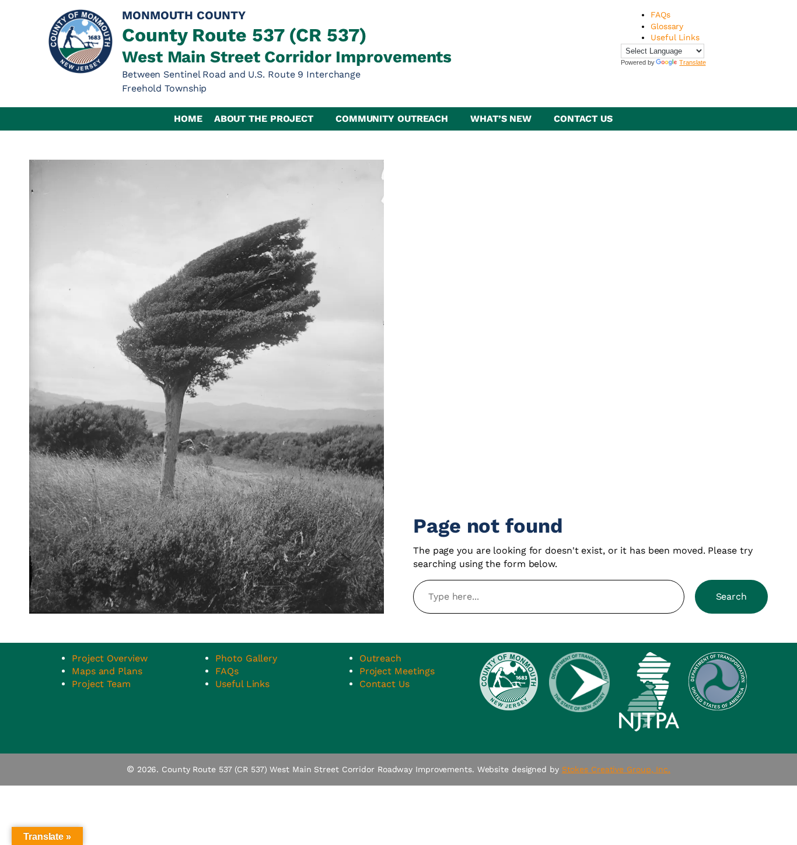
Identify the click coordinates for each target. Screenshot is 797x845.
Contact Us (583, 118)
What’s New (501, 118)
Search (731, 596)
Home (188, 118)
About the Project (263, 118)
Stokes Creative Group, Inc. (616, 769)
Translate (692, 62)
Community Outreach (391, 118)
